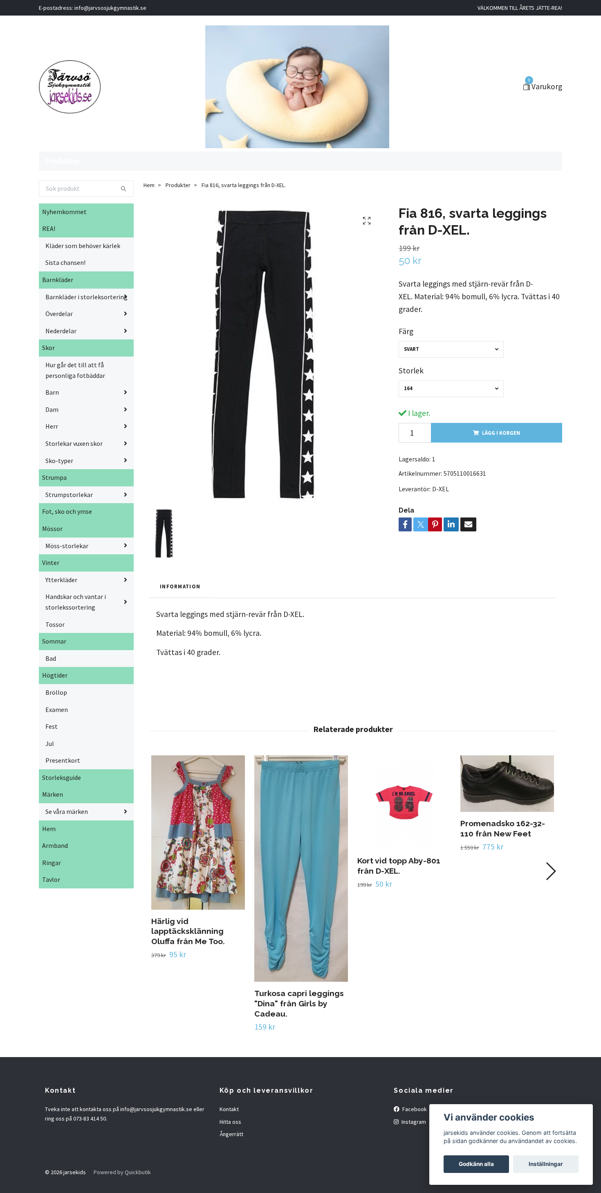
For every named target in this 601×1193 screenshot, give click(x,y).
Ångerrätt (231, 1134)
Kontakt (229, 1109)
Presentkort (62, 760)
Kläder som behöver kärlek (82, 246)
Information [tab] (180, 586)
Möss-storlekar (66, 546)
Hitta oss (230, 1121)
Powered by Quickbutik (122, 1172)
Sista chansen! (65, 262)
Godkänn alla (476, 1164)
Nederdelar (60, 331)
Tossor (55, 624)
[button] (550, 871)
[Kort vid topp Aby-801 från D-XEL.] (404, 802)
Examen (56, 709)
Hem (49, 829)
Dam (51, 409)
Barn (52, 392)
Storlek (411, 370)
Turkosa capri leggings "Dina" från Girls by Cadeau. (299, 1003)
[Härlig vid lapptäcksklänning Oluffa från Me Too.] (198, 832)
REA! (48, 228)
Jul (49, 743)
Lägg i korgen (501, 432)
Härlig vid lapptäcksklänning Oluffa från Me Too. (188, 931)
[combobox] (451, 349)
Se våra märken (66, 811)
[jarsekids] (70, 86)
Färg (406, 331)
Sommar (54, 641)
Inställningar (546, 1164)
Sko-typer (59, 460)
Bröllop (56, 692)
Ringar (51, 863)
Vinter (50, 562)
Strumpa (54, 477)
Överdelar (59, 314)
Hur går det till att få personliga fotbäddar (75, 370)
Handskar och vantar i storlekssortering (75, 601)
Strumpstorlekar (69, 494)
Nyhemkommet (64, 212)
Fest (51, 726)
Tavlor (51, 879)
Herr (51, 426)
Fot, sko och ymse (67, 511)
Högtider (54, 675)
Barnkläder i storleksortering (86, 297)
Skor (48, 347)
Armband (55, 845)
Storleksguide (61, 777)
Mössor (52, 528)
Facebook (414, 1109)
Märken (52, 794)
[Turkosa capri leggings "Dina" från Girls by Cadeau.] (301, 868)
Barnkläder (57, 280)
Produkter (63, 161)
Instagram (413, 1121)
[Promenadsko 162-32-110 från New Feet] (507, 783)
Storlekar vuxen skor (74, 443)
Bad (50, 658)
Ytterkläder (61, 580)
